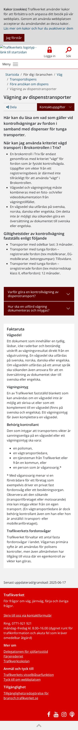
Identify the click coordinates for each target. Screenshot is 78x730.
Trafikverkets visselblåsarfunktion (29, 674)
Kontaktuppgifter (52, 107)
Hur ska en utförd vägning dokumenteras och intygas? (28, 308)
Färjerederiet (13, 656)
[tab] (39, 294)
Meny (6, 64)
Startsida (12, 74)
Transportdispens (23, 79)
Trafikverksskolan (17, 661)
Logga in (49, 56)
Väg (59, 74)
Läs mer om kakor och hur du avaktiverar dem (38, 28)
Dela (13, 107)
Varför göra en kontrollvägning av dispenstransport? (33, 294)
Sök (68, 56)
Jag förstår (14, 38)
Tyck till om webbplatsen (22, 679)
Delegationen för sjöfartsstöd (26, 651)
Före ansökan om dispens (29, 84)
